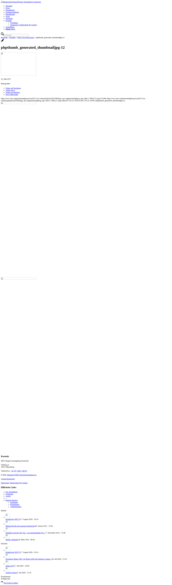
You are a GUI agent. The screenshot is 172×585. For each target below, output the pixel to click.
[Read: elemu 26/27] (7, 564)
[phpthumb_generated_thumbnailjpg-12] (2, 42)
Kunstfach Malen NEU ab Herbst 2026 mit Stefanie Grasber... (28, 559)
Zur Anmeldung (11, 492)
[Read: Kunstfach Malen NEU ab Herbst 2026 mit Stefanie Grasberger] (8, 557)
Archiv (8, 496)
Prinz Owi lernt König (25, 38)
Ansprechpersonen (8, 479)
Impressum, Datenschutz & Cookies (14, 483)
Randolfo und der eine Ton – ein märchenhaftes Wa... (25, 533)
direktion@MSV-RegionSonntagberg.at (21, 475)
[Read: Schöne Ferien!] (8, 571)
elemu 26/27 (10, 566)
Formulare (9, 494)
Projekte (12, 38)
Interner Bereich (12, 500)
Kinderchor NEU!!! (13, 519)
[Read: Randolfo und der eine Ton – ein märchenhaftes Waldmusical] (8, 531)
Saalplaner (14, 502)
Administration (15, 507)
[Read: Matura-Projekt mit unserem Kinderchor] (8, 524)
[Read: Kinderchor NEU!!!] (8, 517)
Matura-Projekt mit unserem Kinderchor (20, 526)
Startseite (4, 38)
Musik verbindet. (12, 540)
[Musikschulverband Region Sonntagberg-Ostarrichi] (21, 2)
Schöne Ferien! (11, 573)
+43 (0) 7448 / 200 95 (19, 471)
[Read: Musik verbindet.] (8, 538)
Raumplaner (14, 505)
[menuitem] (88, 6)
